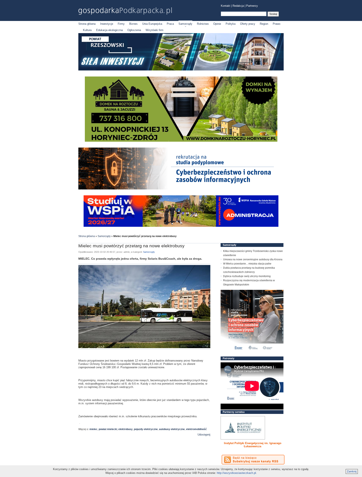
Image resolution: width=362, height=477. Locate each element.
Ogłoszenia (134, 30)
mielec (93, 429)
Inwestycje (106, 23)
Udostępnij (204, 434)
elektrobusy (125, 429)
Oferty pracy (247, 23)
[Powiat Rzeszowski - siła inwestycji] (181, 69)
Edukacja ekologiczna (109, 30)
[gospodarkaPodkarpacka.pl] (125, 11)
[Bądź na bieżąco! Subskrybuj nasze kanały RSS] (253, 459)
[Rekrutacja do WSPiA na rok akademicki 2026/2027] (181, 225)
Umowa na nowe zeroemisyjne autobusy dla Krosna (252, 259)
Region (264, 23)
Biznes (133, 23)
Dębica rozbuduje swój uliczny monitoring (247, 276)
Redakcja (238, 5)
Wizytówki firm (154, 30)
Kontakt (225, 5)
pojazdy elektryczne (146, 429)
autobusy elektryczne (172, 429)
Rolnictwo (203, 23)
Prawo (276, 23)
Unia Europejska (152, 23)
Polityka (230, 23)
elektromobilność (196, 429)
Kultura (87, 30)
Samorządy (185, 23)
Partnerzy (252, 5)
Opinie (217, 23)
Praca (170, 23)
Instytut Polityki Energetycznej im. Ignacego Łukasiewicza (252, 445)
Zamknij (352, 471)
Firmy (121, 23)
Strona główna (87, 23)
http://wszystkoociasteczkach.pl (236, 472)
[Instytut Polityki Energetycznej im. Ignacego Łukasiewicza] (243, 427)
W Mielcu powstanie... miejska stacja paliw (247, 263)
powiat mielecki (108, 429)
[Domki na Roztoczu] (181, 140)
